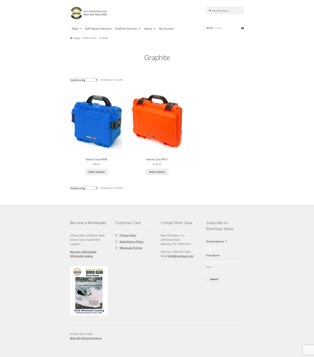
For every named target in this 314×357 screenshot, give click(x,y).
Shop (75, 28)
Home (77, 38)
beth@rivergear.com (180, 256)
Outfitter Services (126, 28)
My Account (166, 28)
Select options (96, 171)
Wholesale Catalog (81, 256)
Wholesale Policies (131, 248)
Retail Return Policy (131, 241)
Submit (214, 279)
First (208, 267)
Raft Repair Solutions (98, 28)
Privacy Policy (128, 235)
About (148, 28)
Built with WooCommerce (85, 338)
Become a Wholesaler (83, 252)
